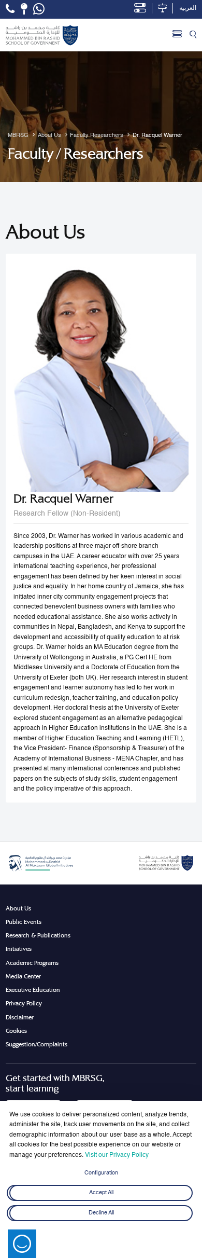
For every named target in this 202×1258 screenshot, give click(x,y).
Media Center (23, 976)
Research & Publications (38, 935)
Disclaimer (20, 1017)
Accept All (101, 1193)
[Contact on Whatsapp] (39, 9)
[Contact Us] (24, 9)
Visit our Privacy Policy (117, 1155)
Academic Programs (32, 962)
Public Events (23, 921)
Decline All (101, 1213)
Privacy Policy (24, 1003)
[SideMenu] (177, 35)
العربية (187, 8)
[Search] (193, 35)
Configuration (101, 1173)
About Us (18, 908)
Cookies (16, 1030)
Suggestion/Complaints (36, 1044)
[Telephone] (10, 9)
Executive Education (33, 989)
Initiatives (19, 948)
